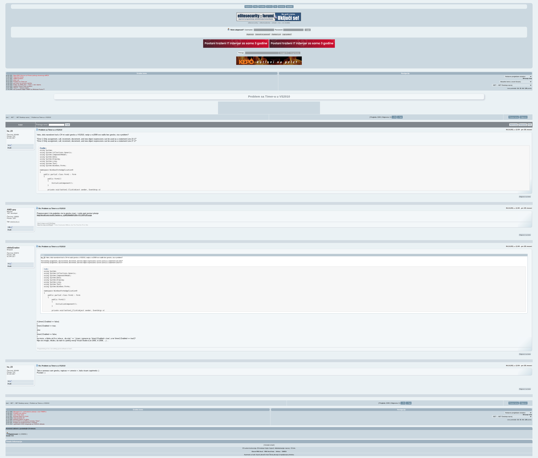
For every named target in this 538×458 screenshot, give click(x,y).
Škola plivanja (274, 454)
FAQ (255, 6)
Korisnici (281, 6)
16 (518, 88)
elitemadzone (265, 23)
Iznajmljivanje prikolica (286, 454)
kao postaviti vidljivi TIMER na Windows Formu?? (29, 89)
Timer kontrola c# (18, 418)
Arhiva (278, 451)
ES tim (293, 448)
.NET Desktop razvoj (22, 117)
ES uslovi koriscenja (249, 448)
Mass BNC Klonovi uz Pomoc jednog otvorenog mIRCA (31, 75)
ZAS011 (23, 434)
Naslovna (248, 6)
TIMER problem (18, 78)
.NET (12, 117)
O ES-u (269, 6)
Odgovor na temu (525, 196)
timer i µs (16, 80)
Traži (67, 125)
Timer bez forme (18, 77)
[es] (7, 117)
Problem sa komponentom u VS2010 (25, 422)
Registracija (250, 34)
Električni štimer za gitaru (21, 419)
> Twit (400, 117)
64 (523, 88)
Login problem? (287, 34)
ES (286, 451)
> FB (394, 117)
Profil (9, 148)
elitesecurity (253, 23)
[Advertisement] (269, 108)
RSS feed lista (269, 451)
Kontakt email (269, 445)
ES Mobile (286, 23)
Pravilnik (262, 6)
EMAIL (274, 23)
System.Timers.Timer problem (22, 86)
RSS (279, 23)
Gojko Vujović (269, 448)
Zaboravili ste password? (262, 34)
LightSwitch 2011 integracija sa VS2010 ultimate (29, 424)
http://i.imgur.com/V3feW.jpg (46, 223)
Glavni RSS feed (257, 451)
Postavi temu (513, 117)
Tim (275, 6)
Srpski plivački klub (262, 454)
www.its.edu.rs (14, 221)
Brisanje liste (527, 78)
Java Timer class (18, 415)
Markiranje (513, 125)
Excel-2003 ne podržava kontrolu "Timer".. (27, 421)
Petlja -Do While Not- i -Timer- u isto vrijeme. (27, 84)
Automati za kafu (249, 454)
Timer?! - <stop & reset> (21, 88)
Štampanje (522, 125)
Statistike (290, 6)
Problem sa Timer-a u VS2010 (41, 117)
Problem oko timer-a (19, 413)
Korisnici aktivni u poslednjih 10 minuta (20, 428)
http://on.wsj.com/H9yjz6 (45, 225)
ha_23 (43, 257)
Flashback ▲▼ (276, 34)
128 (526, 88)
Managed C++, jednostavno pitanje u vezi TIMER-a (29, 411)
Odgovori (523, 117)
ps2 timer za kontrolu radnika (22, 83)
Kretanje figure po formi (20, 416)
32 (520, 88)
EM (283, 451)
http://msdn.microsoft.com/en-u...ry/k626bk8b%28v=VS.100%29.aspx (64, 215)
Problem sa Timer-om (20, 81)
